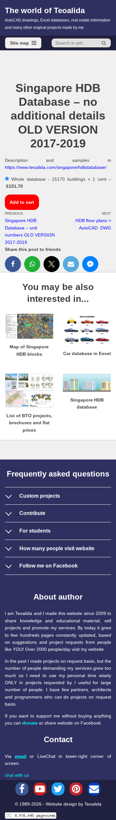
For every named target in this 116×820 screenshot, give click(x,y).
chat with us (17, 775)
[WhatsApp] (32, 264)
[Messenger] (90, 264)
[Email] (71, 264)
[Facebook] (13, 264)
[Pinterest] (76, 789)
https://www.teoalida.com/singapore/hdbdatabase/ (55, 167)
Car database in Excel (87, 353)
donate (30, 722)
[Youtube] (40, 789)
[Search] (104, 43)
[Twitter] (52, 264)
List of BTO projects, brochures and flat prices (29, 423)
